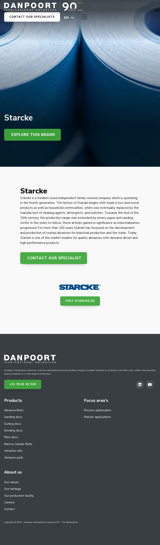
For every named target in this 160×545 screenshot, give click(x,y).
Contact (9, 509)
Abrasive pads (13, 458)
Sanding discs (13, 417)
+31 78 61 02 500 (22, 384)
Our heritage (12, 489)
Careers (9, 502)
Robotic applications (97, 417)
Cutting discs (12, 424)
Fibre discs (11, 437)
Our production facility (19, 496)
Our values (11, 482)
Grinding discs (13, 430)
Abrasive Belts (14, 410)
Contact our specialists (32, 17)
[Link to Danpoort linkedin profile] (141, 384)
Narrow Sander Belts (18, 444)
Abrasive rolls (13, 451)
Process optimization (97, 410)
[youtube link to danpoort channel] (151, 384)
